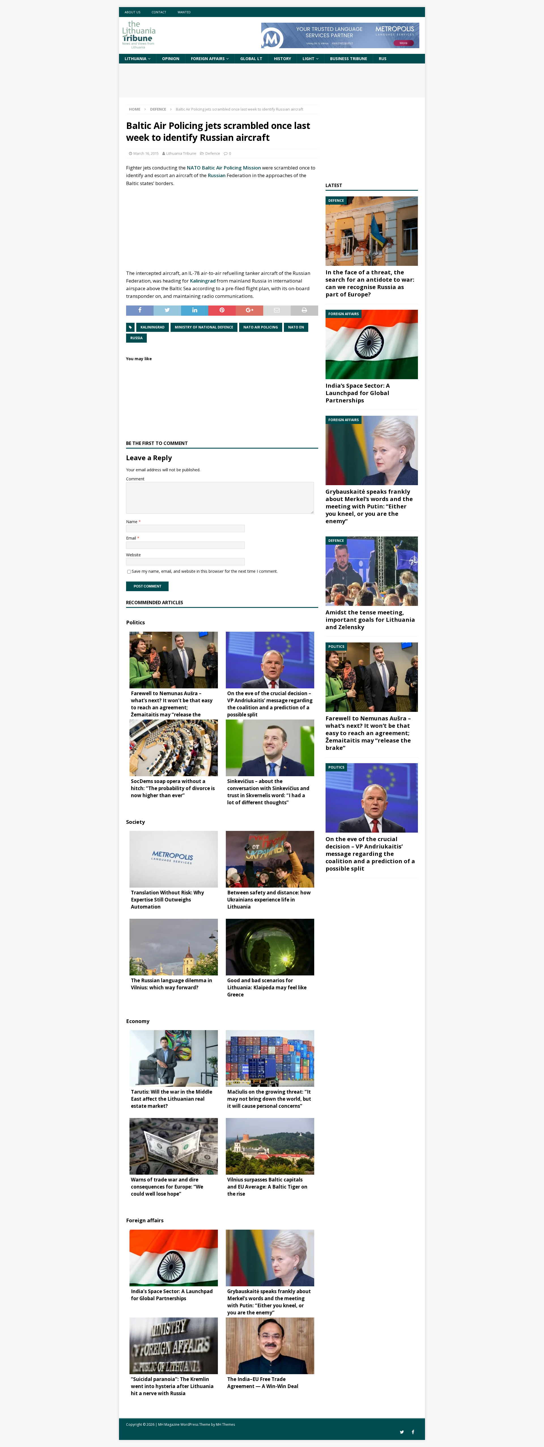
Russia (136, 338)
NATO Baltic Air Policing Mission (224, 167)
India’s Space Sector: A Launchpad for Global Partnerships (358, 393)
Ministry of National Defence (204, 327)
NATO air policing (260, 327)
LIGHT (308, 58)
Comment (135, 478)
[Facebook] (413, 1432)
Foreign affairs (208, 58)
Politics (135, 622)
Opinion (170, 58)
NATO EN (296, 327)
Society (135, 821)
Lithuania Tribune (181, 153)
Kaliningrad (203, 280)
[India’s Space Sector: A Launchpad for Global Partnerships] (372, 344)
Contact (159, 12)
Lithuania (135, 58)
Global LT (251, 58)
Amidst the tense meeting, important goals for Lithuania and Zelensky (370, 619)
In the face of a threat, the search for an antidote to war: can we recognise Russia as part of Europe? (370, 283)
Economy (137, 1021)
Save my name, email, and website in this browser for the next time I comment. (205, 571)
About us (132, 12)
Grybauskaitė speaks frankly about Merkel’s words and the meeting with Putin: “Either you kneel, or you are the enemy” (369, 506)
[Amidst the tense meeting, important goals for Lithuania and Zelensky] (372, 571)
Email (131, 538)
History (282, 58)
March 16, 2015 (146, 153)
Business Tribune (348, 58)
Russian (217, 175)
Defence (212, 153)
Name (132, 521)
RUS (382, 58)
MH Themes (225, 1424)
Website (133, 554)
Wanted (184, 12)
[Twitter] (402, 1432)
